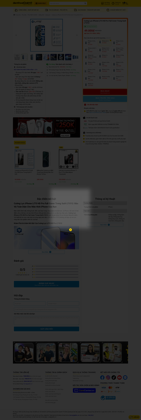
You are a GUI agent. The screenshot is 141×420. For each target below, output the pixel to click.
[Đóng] (70, 229)
